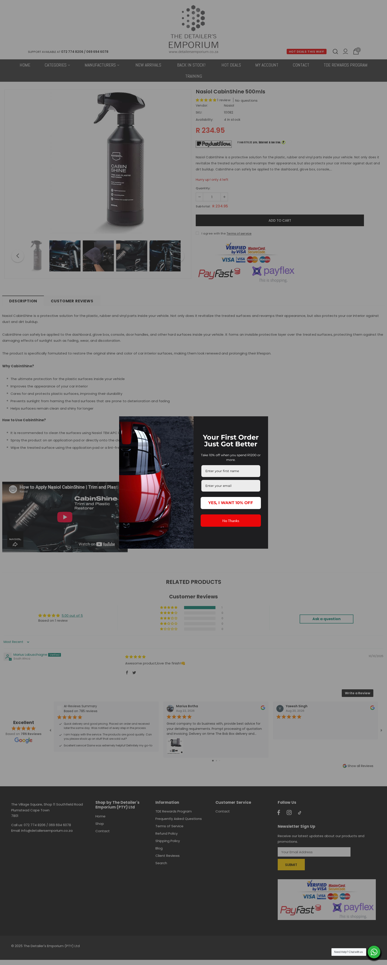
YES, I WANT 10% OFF (230, 502)
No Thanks (230, 520)
